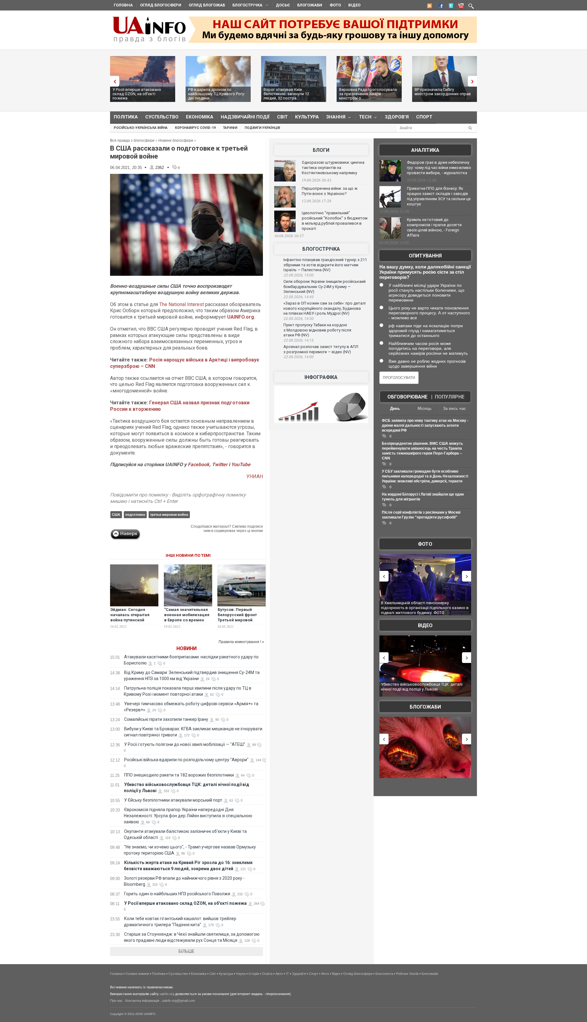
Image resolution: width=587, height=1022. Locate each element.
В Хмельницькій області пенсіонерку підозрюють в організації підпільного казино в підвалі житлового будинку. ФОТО (425, 608)
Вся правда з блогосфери (132, 140)
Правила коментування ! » (241, 642)
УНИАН (254, 476)
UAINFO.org (240, 317)
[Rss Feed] (429, 6)
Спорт (424, 117)
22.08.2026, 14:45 (298, 297)
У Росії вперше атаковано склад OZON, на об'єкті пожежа (137, 93)
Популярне (449, 397)
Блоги (321, 150)
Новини (186, 648)
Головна (123, 5)
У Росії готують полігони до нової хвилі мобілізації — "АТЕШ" (184, 744)
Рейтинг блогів (407, 973)
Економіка (199, 117)
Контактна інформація (142, 1000)
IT (287, 973)
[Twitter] (449, 6)
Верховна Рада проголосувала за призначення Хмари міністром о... (368, 93)
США (116, 514)
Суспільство (162, 117)
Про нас (116, 1000)
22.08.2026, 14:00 (298, 357)
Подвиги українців (262, 128)
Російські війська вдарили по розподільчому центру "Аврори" (186, 759)
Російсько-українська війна (141, 128)
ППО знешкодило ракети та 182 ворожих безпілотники (179, 775)
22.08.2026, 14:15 (298, 340)
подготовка (135, 514)
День (395, 408)
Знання (334, 118)
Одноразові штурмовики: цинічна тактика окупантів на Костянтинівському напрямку (333, 167)
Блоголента (384, 973)
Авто (279, 973)
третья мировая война (169, 514)
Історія (254, 973)
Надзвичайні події (245, 117)
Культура (307, 117)
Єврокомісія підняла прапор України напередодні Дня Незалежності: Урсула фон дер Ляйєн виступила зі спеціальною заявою (188, 815)
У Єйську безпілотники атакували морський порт (173, 800)
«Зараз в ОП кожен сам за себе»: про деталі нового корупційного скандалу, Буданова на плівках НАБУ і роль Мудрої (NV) (324, 308)
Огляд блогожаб (207, 5)
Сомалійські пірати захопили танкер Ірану (166, 719)
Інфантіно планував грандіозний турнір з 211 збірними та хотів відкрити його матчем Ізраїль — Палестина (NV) (325, 264)
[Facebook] (439, 6)
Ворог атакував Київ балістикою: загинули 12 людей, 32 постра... (286, 93)
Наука (241, 973)
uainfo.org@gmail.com (178, 1000)
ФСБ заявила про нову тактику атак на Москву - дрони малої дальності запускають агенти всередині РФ (425, 425)
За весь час (454, 408)
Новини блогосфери (175, 140)
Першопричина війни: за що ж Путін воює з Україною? (329, 191)
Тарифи (230, 128)
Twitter (220, 464)
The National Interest (181, 304)
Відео (354, 5)
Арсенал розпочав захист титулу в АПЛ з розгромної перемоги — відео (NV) (320, 349)
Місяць (425, 408)
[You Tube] (460, 6)
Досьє (283, 5)
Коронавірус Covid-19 (195, 128)
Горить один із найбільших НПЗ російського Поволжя (177, 893)
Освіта (267, 973)
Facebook (198, 464)
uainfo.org (167, 994)
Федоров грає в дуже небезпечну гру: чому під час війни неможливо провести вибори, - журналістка (439, 167)
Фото (335, 5)
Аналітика (425, 150)
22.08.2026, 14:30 (298, 318)
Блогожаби (309, 5)
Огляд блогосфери (160, 5)
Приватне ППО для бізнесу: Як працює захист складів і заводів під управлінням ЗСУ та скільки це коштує (439, 196)
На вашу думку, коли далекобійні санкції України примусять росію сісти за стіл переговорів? (425, 272)
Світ (282, 117)
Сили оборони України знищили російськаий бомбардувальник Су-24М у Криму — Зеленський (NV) (324, 286)
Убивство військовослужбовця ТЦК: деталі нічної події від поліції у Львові (422, 686)
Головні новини (137, 973)
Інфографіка (321, 377)
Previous (113, 81)
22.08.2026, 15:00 (298, 275)
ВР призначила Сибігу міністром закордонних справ (443, 91)
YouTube (240, 464)
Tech (363, 118)
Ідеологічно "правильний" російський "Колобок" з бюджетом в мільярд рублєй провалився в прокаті (334, 221)
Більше (186, 951)
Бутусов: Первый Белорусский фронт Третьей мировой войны (237, 617)
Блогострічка (245, 6)
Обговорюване (407, 397)
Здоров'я (397, 117)
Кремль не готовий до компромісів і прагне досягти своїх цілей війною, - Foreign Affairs (434, 227)
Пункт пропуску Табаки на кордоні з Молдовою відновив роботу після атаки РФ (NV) (317, 330)
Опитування (425, 256)
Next (474, 81)
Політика (126, 117)
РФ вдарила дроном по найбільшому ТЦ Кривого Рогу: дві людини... (216, 93)
